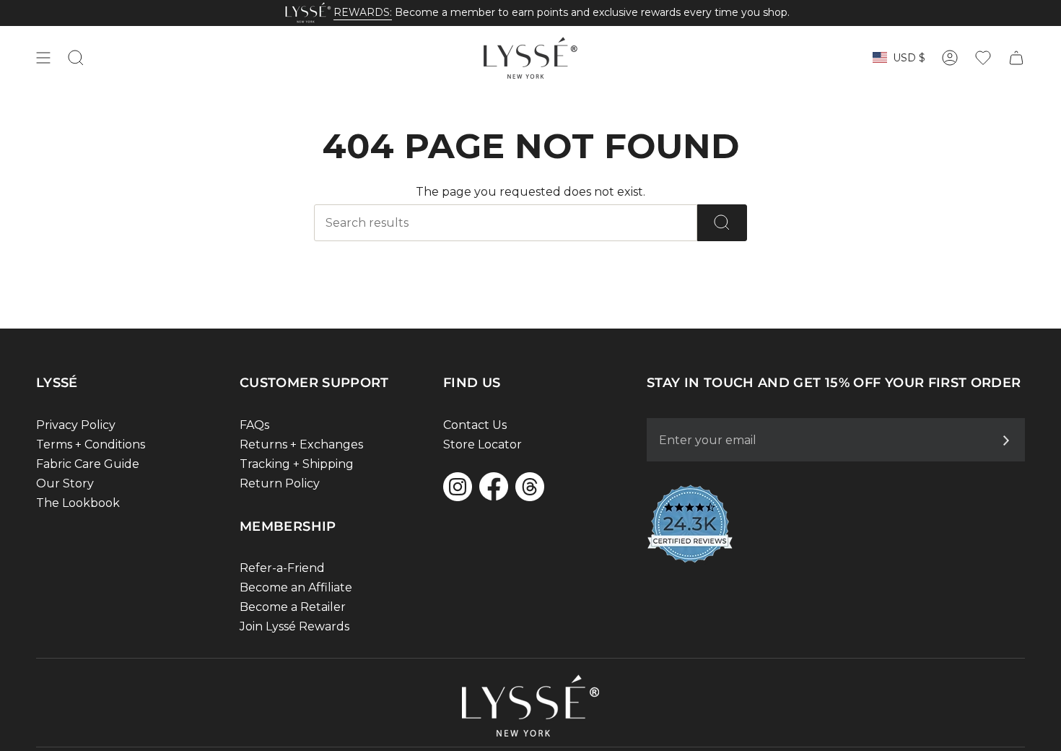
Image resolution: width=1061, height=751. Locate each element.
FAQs (254, 425)
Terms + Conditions (90, 444)
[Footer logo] (530, 705)
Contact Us (475, 425)
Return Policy (280, 483)
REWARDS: (362, 12)
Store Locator (482, 444)
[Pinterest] (529, 486)
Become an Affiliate (296, 587)
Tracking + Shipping (297, 464)
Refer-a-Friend (282, 568)
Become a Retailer (293, 607)
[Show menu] (43, 58)
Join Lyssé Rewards (294, 626)
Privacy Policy (75, 425)
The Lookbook (78, 503)
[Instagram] (457, 486)
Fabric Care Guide (87, 464)
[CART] (1016, 58)
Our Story (65, 483)
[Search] (722, 222)
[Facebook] (493, 486)
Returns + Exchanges (301, 444)
